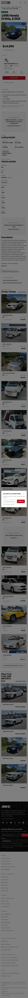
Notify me (20, 501)
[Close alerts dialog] (24, 494)
